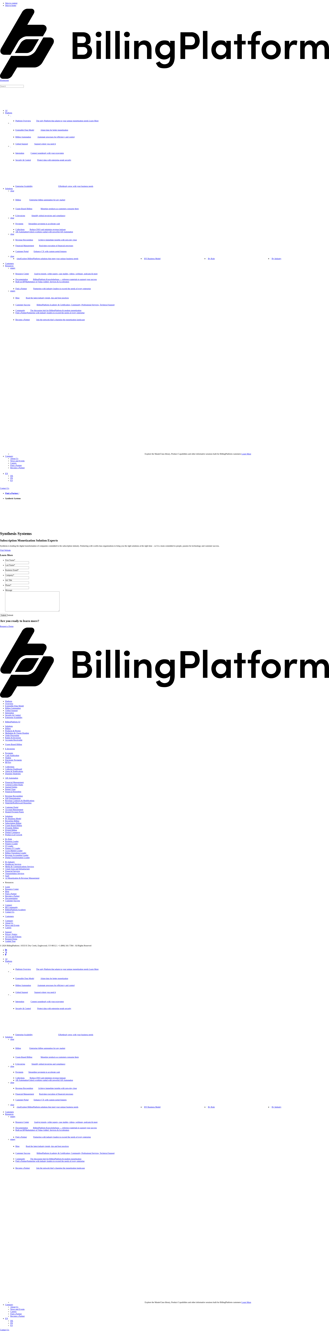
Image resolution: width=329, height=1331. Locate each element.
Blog (7, 891)
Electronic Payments (13, 760)
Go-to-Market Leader (13, 851)
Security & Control (13, 715)
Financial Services (12, 871)
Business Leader (12, 841)
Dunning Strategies (13, 774)
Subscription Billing (13, 823)
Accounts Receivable (13, 740)
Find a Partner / (12, 493)
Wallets (8, 758)
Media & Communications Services (19, 866)
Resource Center (12, 889)
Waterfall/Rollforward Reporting (18, 803)
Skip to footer (10, 5)
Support (8, 932)
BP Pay (8, 762)
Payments (9, 753)
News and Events (12, 925)
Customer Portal (11, 807)
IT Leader (9, 846)
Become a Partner (12, 896)
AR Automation (11, 778)
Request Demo (11, 939)
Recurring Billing (12, 821)
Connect (8, 905)
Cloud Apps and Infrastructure (17, 869)
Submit (3, 615)
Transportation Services (14, 873)
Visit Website (5, 550)
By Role (8, 839)
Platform (8, 701)
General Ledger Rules (14, 785)
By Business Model (13, 818)
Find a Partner (11, 894)
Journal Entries (11, 787)
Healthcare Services (13, 864)
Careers (8, 928)
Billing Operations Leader (15, 853)
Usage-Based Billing (13, 744)
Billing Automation (13, 708)
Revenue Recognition (14, 796)
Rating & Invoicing (13, 738)
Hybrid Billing (11, 830)
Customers (9, 916)
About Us (9, 923)
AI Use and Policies (13, 937)
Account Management (14, 810)
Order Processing (12, 735)
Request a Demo (6, 626)
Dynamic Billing (12, 828)
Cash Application (12, 755)
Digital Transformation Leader (17, 857)
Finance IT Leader (12, 848)
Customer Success (12, 901)
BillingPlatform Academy (15, 910)
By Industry (10, 862)
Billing (8, 728)
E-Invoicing (10, 749)
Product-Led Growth (13, 835)
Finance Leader (11, 844)
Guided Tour (10, 941)
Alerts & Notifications (14, 771)
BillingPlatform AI (12, 722)
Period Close (10, 789)
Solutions (9, 726)
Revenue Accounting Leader (16, 855)
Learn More (94, 121)
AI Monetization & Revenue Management (22, 878)
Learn (7, 887)
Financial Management (14, 782)
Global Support (11, 710)
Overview (9, 704)
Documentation (11, 898)
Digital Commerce (12, 832)
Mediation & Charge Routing (17, 733)
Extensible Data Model (14, 706)
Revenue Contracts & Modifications (19, 801)
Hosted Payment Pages (14, 812)
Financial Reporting (13, 792)
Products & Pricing (13, 731)
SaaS (7, 876)
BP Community (11, 907)
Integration (9, 713)
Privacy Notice (11, 934)
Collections (9, 767)
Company (9, 921)
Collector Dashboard (13, 769)
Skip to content (11, 3)
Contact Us (4, 488)
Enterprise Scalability (13, 717)
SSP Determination (13, 798)
